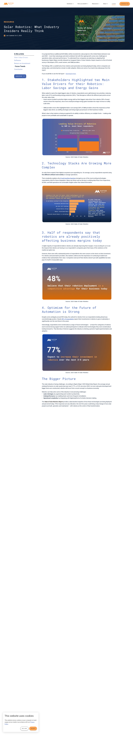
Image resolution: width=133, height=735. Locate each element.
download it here (71, 73)
